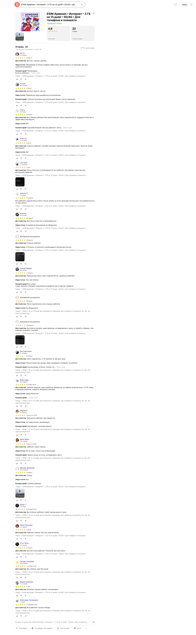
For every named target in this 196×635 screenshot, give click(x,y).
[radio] (17, 79)
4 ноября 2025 (31, 384)
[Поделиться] (94, 13)
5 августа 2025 (31, 444)
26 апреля (29, 218)
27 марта (29, 548)
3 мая (28, 586)
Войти (185, 5)
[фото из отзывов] (19, 182)
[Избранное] (175, 4)
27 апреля (29, 198)
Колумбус (23, 628)
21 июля (29, 88)
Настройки (64, 628)
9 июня (28, 143)
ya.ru (79, 628)
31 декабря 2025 (31, 605)
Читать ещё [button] (35, 73)
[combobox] (49, 4)
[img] (20, 58)
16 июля (29, 114)
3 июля (28, 530)
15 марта (29, 472)
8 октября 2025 (31, 509)
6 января (29, 356)
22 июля (29, 58)
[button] (19, 36)
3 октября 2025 (31, 566)
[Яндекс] (17, 4)
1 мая (28, 167)
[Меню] (191, 4)
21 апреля (29, 273)
